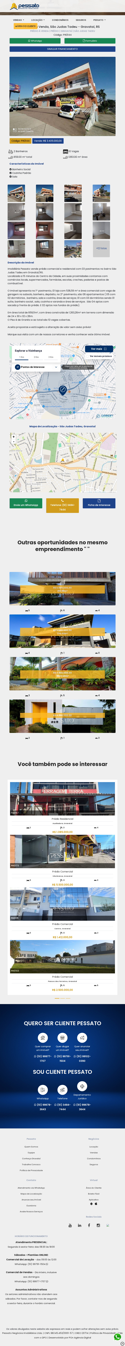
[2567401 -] (16, 211)
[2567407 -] (73, 230)
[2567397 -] (16, 193)
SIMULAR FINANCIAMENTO (62, 49)
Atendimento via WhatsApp (31, 1187)
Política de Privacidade (31, 1170)
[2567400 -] (101, 193)
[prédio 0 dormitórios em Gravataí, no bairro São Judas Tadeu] (62, 96)
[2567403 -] (73, 211)
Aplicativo (94, 1199)
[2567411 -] (73, 248)
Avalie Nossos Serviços (31, 1211)
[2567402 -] (44, 211)
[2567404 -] (101, 211)
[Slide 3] (68, 998)
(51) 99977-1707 (37, 1281)
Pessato (98, 20)
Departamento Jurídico (82, 1096)
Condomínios (60, 20)
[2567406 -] (44, 230)
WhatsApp (43, 1098)
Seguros (81, 20)
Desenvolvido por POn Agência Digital (70, 1337)
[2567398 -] (44, 193)
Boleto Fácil (93, 1193)
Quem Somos (31, 1146)
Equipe (31, 1152)
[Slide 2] (62, 998)
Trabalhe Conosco (31, 1164)
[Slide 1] (57, 998)
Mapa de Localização (31, 1193)
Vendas (17, 20)
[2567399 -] (73, 193)
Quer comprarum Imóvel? (43, 1048)
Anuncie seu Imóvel (31, 1199)
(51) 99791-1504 (37, 1264)
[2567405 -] (16, 230)
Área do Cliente (26, 26)
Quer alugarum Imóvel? (62, 1048)
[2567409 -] (16, 248)
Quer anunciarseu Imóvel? (82, 1048)
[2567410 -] (44, 248)
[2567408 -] (101, 230)
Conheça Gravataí (31, 1158)
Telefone (62, 1098)
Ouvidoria (31, 1205)
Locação (37, 20)
